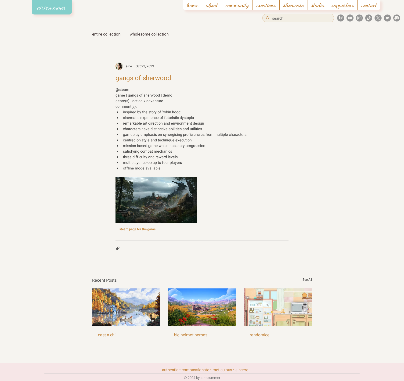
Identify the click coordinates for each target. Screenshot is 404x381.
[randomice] (278, 307)
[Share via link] (117, 248)
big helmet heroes (190, 335)
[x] (378, 18)
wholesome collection (149, 34)
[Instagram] (359, 18)
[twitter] (387, 18)
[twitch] (340, 18)
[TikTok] (368, 18)
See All (307, 279)
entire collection (106, 34)
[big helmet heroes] (202, 307)
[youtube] (350, 18)
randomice (260, 335)
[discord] (396, 18)
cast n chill (107, 335)
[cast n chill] (126, 307)
